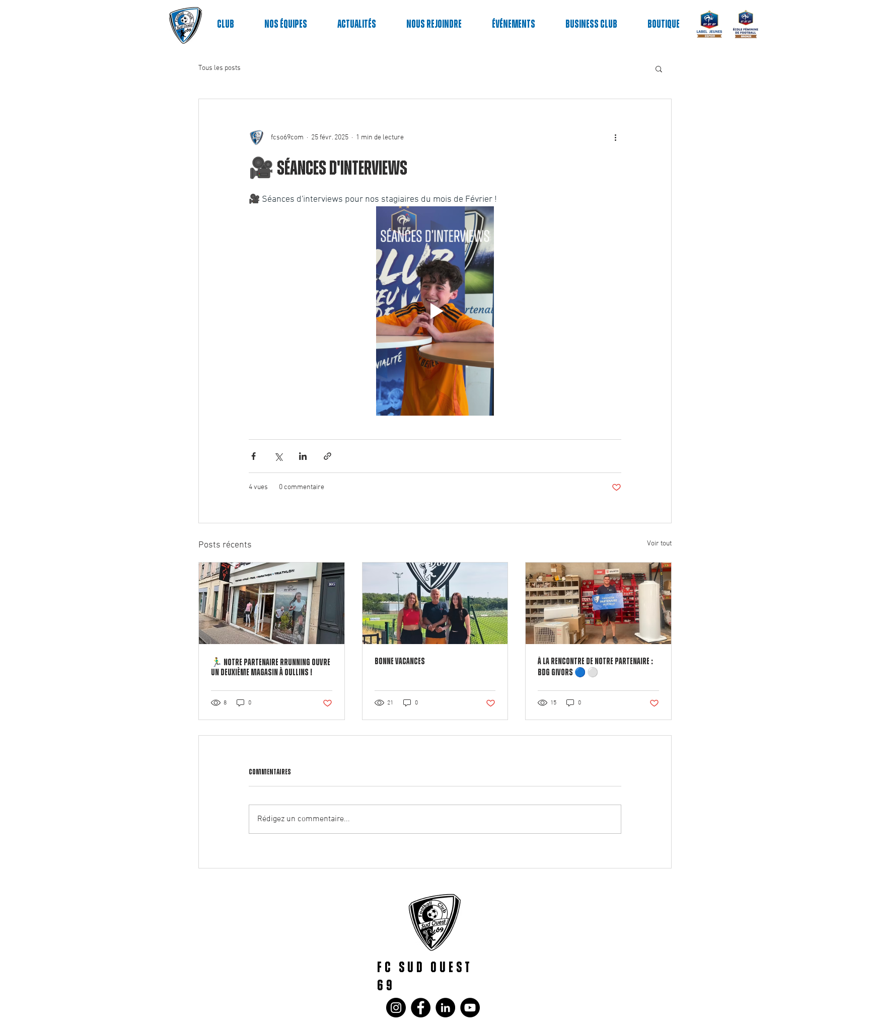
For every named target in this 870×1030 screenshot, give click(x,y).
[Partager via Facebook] (253, 456)
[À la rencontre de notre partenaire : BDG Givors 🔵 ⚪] (598, 603)
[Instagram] (396, 1007)
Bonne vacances (400, 661)
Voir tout (659, 543)
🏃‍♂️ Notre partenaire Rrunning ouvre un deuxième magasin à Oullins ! (270, 667)
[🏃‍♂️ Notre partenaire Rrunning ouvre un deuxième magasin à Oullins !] (271, 603)
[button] (659, 68)
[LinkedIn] (445, 1007)
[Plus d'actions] (615, 137)
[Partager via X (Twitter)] (278, 456)
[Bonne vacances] (435, 603)
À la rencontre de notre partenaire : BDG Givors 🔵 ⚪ (595, 667)
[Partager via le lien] (327, 456)
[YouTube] (470, 1007)
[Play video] (435, 311)
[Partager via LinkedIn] (303, 456)
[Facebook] (420, 1007)
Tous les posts (219, 68)
